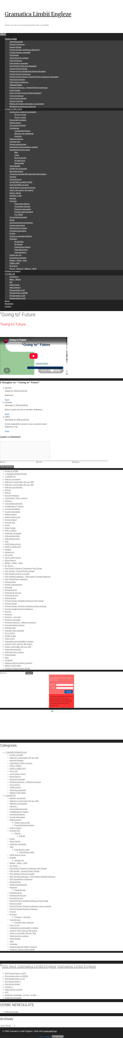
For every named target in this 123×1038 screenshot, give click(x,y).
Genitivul (13, 177)
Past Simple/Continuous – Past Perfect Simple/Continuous (28, 577)
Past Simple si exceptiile (19, 63)
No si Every (14, 266)
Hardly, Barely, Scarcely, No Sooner (22, 188)
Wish (16, 152)
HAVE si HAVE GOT (13, 547)
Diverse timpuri (11, 520)
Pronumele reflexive (22, 204)
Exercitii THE (10, 523)
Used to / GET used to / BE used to (18, 644)
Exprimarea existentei (18, 258)
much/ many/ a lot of (13, 558)
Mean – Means (15, 279)
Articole (8, 490)
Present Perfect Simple (18, 69)
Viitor (7, 658)
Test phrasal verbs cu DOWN (16, 976)
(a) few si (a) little (11, 471)
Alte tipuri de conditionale (24, 134)
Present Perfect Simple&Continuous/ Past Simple (24, 601)
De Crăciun (18, 244)
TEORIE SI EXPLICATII (13, 109)
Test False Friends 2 (13, 981)
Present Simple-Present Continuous (19, 609)
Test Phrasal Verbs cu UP (15, 979)
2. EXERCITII (10, 477)
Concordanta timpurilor (18, 217)
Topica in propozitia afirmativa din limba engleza (28, 174)
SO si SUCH (10, 633)
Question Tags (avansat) (14, 631)
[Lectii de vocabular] (61, 711)
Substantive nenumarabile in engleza (24, 147)
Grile (7, 541)
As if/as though (20, 158)
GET (7, 992)
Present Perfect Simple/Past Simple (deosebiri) (28, 71)
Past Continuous (16, 61)
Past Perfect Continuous (19, 82)
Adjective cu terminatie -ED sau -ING (19, 482)
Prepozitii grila (10, 598)
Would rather (19, 163)
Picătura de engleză (12, 271)
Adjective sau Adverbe (13, 487)
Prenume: (52, 684)
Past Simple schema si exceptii (17, 574)
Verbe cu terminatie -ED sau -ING (18, 647)
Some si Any (10, 639)
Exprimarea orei (16, 179)
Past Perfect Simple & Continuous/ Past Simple (23, 568)
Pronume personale (12, 620)
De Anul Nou (19, 242)
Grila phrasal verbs (12, 536)
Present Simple (15, 47)
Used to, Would (15, 193)
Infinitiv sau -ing (15, 255)
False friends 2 (15, 287)
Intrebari (8, 550)
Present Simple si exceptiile (20, 53)
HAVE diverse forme (13, 544)
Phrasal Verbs (10, 582)
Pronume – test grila (13, 617)
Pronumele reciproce (22, 206)
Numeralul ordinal (16, 171)
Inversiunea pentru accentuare (21, 223)
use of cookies (45, 1036)
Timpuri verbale (11, 39)
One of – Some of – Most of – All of (23, 269)
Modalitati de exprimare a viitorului (23, 107)
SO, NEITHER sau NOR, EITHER (21, 182)
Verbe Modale (15, 166)
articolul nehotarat (12, 496)
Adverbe (13, 198)
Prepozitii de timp (21, 250)
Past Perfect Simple (17, 80)
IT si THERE (18, 215)
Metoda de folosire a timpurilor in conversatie (27, 104)
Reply (7, 400)
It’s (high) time (19, 161)
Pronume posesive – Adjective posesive (20, 622)
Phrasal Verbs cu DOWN (19, 293)
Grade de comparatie (13, 533)
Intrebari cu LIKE (16, 196)
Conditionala (14, 128)
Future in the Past (16, 101)
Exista (7, 525)
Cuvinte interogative (17, 225)
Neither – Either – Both (18, 260)
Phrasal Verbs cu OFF (18, 298)
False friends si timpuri (13, 990)
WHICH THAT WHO (13, 666)
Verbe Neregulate (16, 42)
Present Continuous (17, 44)
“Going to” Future (16, 85)
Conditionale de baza (22, 131)
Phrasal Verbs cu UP (17, 290)
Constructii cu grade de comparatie (23, 112)
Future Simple (15, 90)
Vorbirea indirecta (16, 139)
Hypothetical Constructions (20, 150)
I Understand (58, 1036)
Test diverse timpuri (12, 984)
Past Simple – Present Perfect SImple (19, 571)
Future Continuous (17, 96)
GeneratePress (50, 1031)
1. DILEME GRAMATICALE (16, 474)
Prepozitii (13, 239)
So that (12, 233)
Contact (8, 306)
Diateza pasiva (15, 123)
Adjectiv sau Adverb (12, 479)
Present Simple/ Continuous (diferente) (25, 50)
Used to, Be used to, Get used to (22, 190)
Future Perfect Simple (18, 98)
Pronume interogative (22, 209)
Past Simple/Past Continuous (16, 579)
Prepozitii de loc (20, 252)
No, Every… (10, 566)
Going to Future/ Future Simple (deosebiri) (25, 93)
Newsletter (9, 304)
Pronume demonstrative (23, 212)
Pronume (13, 201)
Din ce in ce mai (20, 115)
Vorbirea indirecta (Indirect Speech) (18, 663)
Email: (53, 688)
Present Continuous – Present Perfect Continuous (29, 88)
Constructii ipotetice (12, 509)
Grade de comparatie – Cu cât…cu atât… (21, 995)
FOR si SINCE (10, 531)
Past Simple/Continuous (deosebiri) (23, 66)
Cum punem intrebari (18, 125)
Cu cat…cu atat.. (20, 117)
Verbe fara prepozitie (13, 649)
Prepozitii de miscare (22, 247)
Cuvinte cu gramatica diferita (21, 236)
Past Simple (14, 55)
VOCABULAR (10, 274)
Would (12, 220)
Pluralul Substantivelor (13, 585)
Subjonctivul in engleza (18, 228)
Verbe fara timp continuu (19, 58)
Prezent (8, 612)
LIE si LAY (9, 555)
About (7, 301)
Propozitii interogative (18, 231)
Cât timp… (9, 501)
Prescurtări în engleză (18, 120)
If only (16, 155)
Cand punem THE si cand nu (16, 498)
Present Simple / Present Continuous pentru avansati (25, 606)
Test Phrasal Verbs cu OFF (15, 973)
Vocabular (9, 660)
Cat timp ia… (14, 277)
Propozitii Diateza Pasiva (14, 625)
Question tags (15, 142)
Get (11, 282)
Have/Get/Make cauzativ (19, 185)
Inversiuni (18, 136)
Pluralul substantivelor (18, 144)
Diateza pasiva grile (12, 517)
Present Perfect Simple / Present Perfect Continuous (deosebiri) (34, 77)
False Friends (14, 285)
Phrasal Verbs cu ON (17, 296)
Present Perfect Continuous (20, 74)
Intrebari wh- (10, 552)
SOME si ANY (15, 263)
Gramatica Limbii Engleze (38, 14)
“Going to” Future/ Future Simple (17, 668)
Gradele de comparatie (18, 169)
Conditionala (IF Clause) (14, 506)
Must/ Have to (10, 560)
